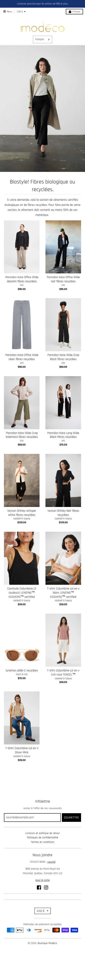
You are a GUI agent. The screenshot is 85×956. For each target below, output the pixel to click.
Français (39, 39)
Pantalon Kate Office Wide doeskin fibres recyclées (21, 279)
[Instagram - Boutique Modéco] (46, 887)
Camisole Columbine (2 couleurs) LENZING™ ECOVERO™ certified (21, 593)
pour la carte (42, 880)
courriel (51, 862)
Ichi (22, 285)
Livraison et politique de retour (42, 833)
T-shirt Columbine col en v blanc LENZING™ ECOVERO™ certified (63, 593)
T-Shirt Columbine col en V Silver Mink (21, 750)
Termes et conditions (42, 842)
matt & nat (22, 674)
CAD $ (20, 11)
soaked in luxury (21, 518)
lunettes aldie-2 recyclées (22, 670)
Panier (76, 11)
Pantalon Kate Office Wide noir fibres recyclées (63, 279)
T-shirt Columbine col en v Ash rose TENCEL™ (63, 672)
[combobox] (42, 39)
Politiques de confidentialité (42, 837)
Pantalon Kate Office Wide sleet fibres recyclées (21, 357)
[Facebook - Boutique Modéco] (39, 887)
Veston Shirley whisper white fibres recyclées (21, 513)
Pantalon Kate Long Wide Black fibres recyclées (63, 435)
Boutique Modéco (47, 943)
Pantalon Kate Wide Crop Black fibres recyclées (63, 357)
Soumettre (71, 818)
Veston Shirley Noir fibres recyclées (63, 513)
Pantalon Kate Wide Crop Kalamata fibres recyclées (22, 435)
